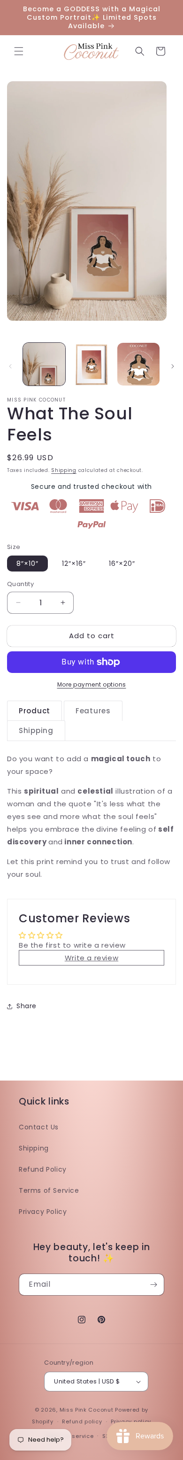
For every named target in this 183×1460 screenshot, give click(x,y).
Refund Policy (43, 1169)
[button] (18, 51)
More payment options (91, 684)
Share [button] (26, 1006)
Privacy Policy (43, 1211)
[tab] (34, 711)
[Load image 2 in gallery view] (91, 364)
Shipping (63, 470)
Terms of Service (49, 1190)
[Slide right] (172, 366)
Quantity (20, 583)
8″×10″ (27, 563)
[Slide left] (10, 366)
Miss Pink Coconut (87, 1410)
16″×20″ (122, 563)
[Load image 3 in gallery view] (138, 364)
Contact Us (39, 1127)
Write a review (91, 958)
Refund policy (82, 1421)
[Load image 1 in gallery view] (44, 364)
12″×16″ (74, 563)
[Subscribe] (153, 1285)
